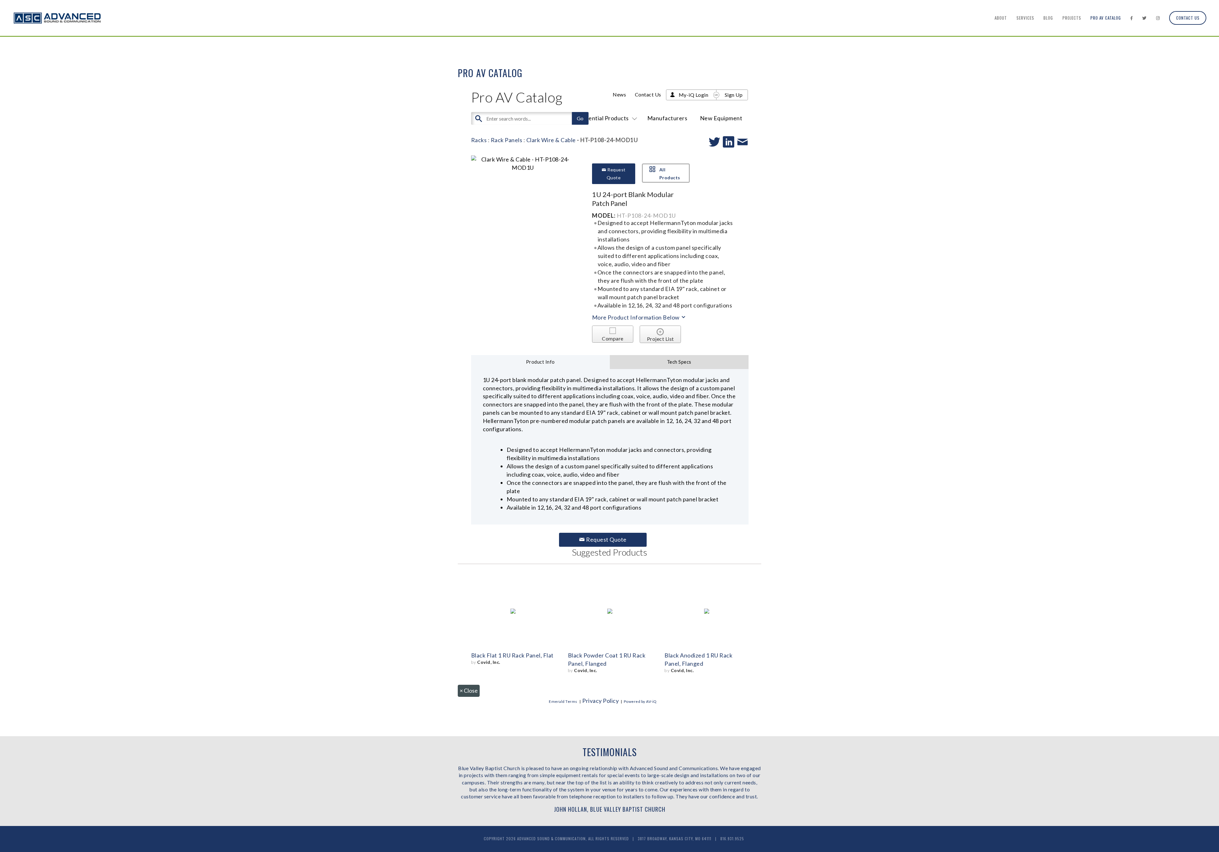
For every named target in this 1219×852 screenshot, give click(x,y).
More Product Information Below (636, 317)
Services (1025, 18)
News (619, 94)
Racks (479, 139)
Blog (1048, 18)
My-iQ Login (694, 95)
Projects (1071, 18)
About (1001, 18)
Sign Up (734, 95)
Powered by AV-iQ (640, 701)
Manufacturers (667, 118)
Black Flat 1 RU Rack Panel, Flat (512, 655)
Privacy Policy (600, 700)
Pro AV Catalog (1105, 18)
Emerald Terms (563, 701)
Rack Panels (507, 139)
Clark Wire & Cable (551, 139)
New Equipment (721, 118)
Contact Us (1188, 18)
